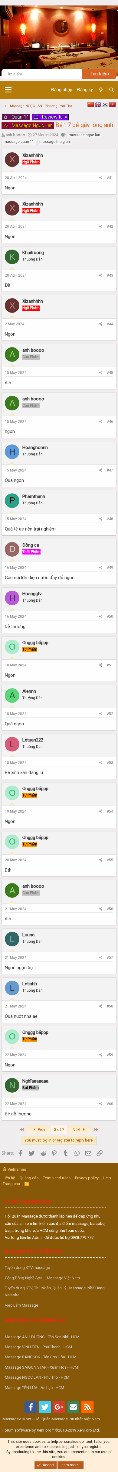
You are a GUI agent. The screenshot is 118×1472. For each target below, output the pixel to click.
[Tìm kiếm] (111, 90)
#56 (110, 909)
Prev (41, 1129)
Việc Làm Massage (21, 1305)
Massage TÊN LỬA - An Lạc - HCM (34, 1387)
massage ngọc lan (84, 135)
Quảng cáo (29, 1178)
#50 (110, 616)
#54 (110, 811)
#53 (110, 763)
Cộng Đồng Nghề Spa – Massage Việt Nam (42, 1278)
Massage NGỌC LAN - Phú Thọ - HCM (37, 1377)
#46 (110, 422)
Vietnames (16, 1169)
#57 (110, 957)
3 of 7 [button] (59, 1129)
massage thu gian (54, 142)
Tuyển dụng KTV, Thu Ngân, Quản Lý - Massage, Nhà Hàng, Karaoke (55, 1291)
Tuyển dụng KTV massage (27, 1267)
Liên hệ (9, 1178)
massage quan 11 (19, 142)
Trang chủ (11, 1183)
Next (77, 1129)
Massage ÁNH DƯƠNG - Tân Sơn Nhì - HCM (42, 1337)
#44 (110, 324)
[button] (8, 90)
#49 (110, 567)
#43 (110, 275)
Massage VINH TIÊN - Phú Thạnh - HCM (38, 1347)
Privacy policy (87, 1178)
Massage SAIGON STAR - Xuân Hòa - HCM (41, 1367)
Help (107, 1178)
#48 (110, 519)
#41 (110, 178)
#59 (110, 1055)
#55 (110, 860)
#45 (110, 373)
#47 (110, 470)
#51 (110, 665)
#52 (110, 714)
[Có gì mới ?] (100, 90)
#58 (110, 1006)
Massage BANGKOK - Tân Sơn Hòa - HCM (41, 1357)
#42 (110, 226)
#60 (110, 1104)
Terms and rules (56, 1178)
